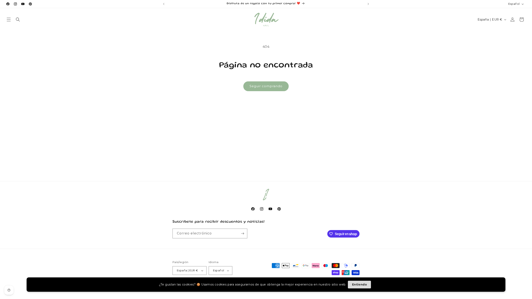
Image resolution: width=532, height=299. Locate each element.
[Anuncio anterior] (163, 4)
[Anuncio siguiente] (368, 4)
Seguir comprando (266, 86)
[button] (8, 19)
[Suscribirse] (242, 233)
